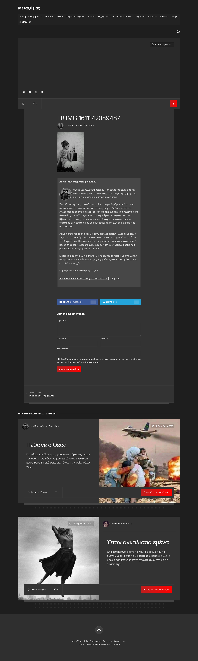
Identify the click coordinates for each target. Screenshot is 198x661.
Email (104, 338)
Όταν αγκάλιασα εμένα (138, 542)
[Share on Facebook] (30, 92)
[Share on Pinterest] (36, 92)
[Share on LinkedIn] (42, 92)
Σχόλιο (61, 320)
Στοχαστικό (139, 16)
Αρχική (23, 16)
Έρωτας (91, 16)
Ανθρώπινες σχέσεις (75, 16)
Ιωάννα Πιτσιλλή (123, 523)
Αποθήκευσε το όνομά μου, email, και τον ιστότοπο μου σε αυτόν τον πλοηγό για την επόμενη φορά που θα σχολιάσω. (99, 360)
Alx (118, 644)
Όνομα (61, 338)
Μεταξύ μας (29, 8)
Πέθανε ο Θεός (46, 445)
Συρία (44, 492)
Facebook (49, 16)
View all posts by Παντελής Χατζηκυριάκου (83, 278)
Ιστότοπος (62, 348)
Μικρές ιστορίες (124, 16)
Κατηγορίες (33, 16)
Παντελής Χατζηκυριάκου (81, 125)
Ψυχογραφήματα (106, 16)
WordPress (101, 644)
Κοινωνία (164, 16)
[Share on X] (24, 92)
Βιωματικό (152, 16)
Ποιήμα (174, 16)
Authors (59, 16)
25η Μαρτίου (25, 22)
